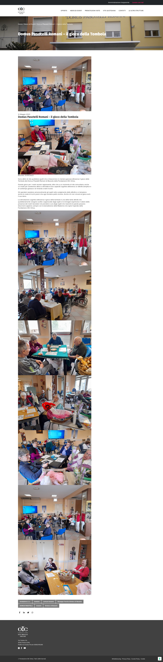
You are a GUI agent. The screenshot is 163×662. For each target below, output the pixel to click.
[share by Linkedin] (24, 612)
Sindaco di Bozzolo (51, 606)
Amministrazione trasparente (118, 2)
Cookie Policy (135, 659)
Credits (143, 659)
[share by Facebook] (20, 612)
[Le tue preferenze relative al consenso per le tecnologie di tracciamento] (159, 658)
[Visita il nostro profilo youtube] (25, 648)
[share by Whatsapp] (33, 612)
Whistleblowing (116, 659)
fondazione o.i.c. (25, 601)
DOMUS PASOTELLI (26, 606)
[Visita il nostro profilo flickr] (19, 648)
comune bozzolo (48, 601)
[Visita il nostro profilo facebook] (22, 648)
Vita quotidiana (109, 11)
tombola (37, 601)
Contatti (122, 11)
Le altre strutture (136, 11)
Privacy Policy (126, 659)
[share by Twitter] (28, 612)
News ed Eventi (76, 11)
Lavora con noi (137, 2)
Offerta (64, 11)
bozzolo (38, 606)
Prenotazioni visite (92, 11)
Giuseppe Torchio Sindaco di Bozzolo (70, 601)
